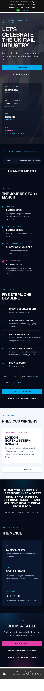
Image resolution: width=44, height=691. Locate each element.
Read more (25, 10)
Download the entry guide (22, 171)
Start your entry (22, 391)
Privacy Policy (25, 674)
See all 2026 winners (22, 470)
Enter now (22, 68)
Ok (18, 10)
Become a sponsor (22, 75)
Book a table (22, 643)
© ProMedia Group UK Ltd (25, 672)
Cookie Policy (36, 674)
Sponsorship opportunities (22, 650)
